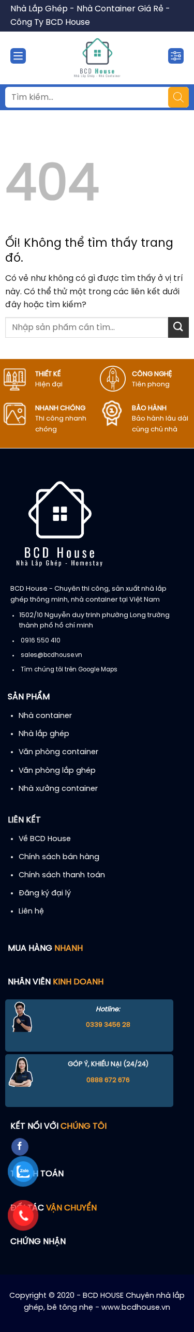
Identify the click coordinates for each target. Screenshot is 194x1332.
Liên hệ (31, 911)
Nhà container (45, 716)
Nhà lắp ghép (44, 734)
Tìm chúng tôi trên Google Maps (69, 670)
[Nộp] (178, 327)
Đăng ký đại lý (45, 893)
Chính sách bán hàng (59, 857)
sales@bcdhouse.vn (51, 655)
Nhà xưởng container (58, 789)
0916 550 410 (41, 641)
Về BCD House (45, 839)
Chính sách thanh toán (62, 875)
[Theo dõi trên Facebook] (19, 1147)
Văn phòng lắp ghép (57, 771)
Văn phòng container (58, 752)
